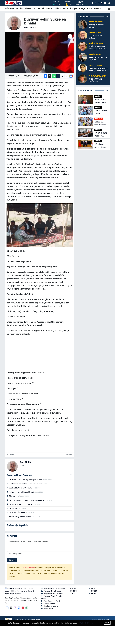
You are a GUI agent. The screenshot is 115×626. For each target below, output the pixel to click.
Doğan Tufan (95, 32)
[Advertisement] (40, 353)
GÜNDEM (9, 9)
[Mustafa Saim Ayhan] (82, 79)
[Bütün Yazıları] (71, 475)
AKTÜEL (19, 9)
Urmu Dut (13, 508)
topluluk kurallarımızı (27, 568)
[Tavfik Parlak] (82, 57)
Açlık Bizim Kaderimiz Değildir (98, 58)
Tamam (107, 622)
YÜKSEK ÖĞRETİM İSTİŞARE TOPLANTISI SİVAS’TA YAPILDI (100, 135)
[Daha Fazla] (58, 76)
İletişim (73, 9)
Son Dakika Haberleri (51, 606)
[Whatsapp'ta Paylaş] (54, 76)
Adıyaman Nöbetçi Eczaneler (54, 588)
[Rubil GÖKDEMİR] (82, 46)
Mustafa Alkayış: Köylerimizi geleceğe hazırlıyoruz (101, 112)
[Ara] (109, 3)
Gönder (12, 560)
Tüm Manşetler (49, 603)
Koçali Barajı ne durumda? (20, 517)
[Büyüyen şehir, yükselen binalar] (39, 52)
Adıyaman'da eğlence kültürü (21, 492)
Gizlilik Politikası (86, 623)
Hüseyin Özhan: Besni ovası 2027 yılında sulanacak (100, 146)
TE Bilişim (106, 619)
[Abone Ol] (71, 76)
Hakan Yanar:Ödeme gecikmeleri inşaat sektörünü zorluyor (100, 101)
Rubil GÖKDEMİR (96, 43)
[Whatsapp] (27, 608)
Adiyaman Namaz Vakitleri (53, 593)
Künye (82, 9)
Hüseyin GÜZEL (95, 65)
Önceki (11, 455)
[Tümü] (107, 17)
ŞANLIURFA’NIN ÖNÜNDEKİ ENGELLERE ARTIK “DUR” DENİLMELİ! (96, 80)
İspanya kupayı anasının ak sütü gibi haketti (27, 500)
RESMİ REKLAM (94, 9)
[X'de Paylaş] (49, 76)
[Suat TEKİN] (14, 23)
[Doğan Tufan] (82, 35)
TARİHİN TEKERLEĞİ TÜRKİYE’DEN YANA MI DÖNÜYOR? (98, 48)
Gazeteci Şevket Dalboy (96, 37)
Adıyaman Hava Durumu (52, 591)
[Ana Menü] (109, 8)
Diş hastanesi (14, 496)
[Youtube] (23, 608)
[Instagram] (15, 608)
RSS (9, 619)
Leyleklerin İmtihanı (17, 513)
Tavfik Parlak (95, 54)
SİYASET (28, 9)
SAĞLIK (49, 9)
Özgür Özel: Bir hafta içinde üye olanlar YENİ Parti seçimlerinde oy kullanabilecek (101, 123)
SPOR (65, 9)
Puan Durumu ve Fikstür (52, 601)
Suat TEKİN (30, 27)
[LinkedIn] (19, 608)
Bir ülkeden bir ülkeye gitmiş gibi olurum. (26, 480)
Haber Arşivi (48, 608)
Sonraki (67, 455)
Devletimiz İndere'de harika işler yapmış (26, 484)
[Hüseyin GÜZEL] (82, 68)
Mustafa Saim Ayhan (98, 76)
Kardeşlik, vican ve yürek (96, 26)
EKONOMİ (39, 9)
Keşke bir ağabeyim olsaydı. (21, 504)
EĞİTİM (57, 9)
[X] (11, 608)
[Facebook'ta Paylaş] (45, 76)
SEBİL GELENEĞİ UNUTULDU (20, 488)
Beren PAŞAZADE (96, 22)
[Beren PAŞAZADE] (82, 24)
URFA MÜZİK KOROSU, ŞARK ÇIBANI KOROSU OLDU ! (98, 69)
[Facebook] (7, 608)
